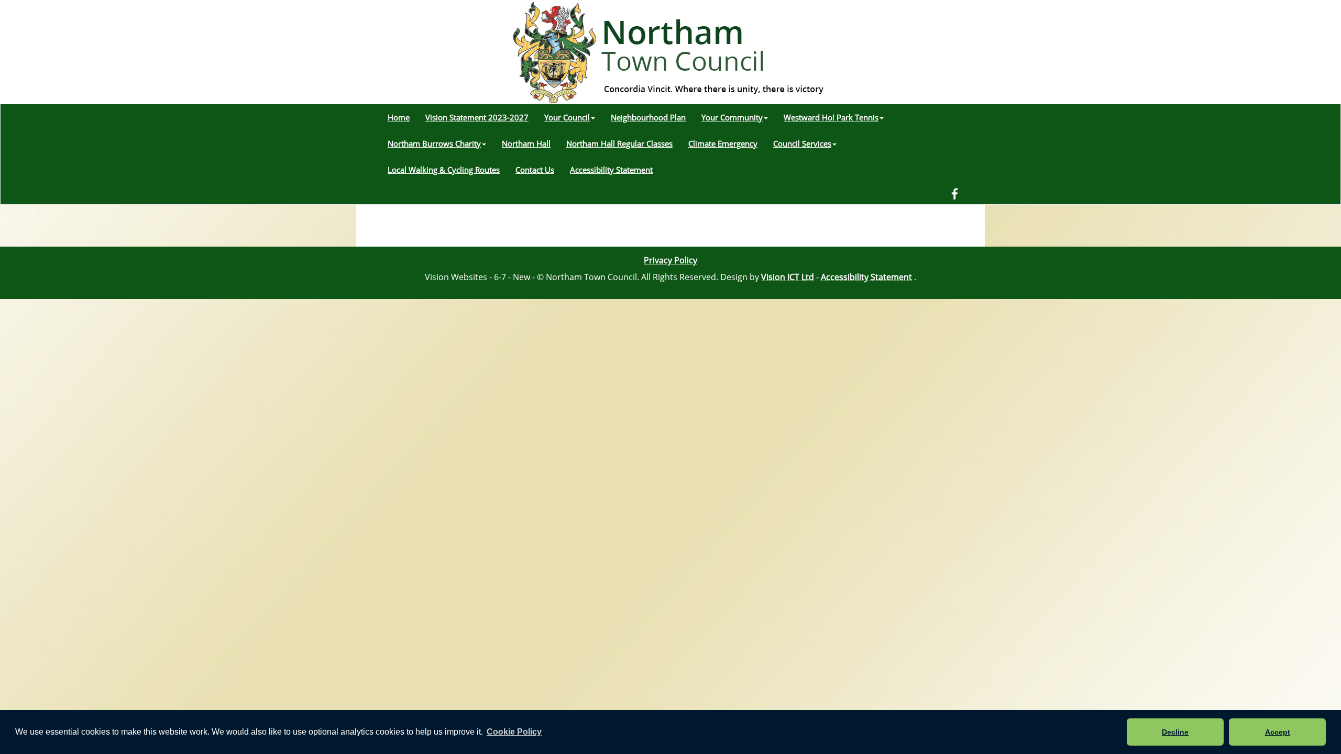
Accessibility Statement (611, 169)
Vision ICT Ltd (787, 277)
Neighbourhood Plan (648, 117)
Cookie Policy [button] (514, 731)
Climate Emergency (722, 143)
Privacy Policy (670, 260)
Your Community (732, 117)
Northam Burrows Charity (434, 143)
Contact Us (534, 169)
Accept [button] (1277, 732)
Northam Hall (526, 143)
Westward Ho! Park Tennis (831, 117)
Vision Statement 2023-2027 (477, 117)
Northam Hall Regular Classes (619, 143)
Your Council (567, 117)
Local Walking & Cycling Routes (444, 169)
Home (399, 117)
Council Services (802, 143)
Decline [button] (1175, 732)
